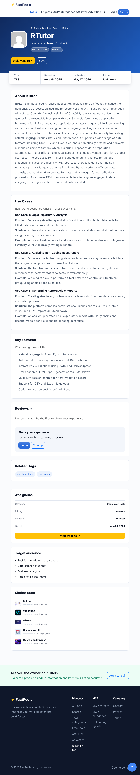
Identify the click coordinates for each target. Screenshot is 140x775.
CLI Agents (45, 12)
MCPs (56, 12)
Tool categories (79, 720)
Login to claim (118, 675)
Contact (118, 706)
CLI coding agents (100, 724)
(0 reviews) (61, 43)
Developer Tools (50, 28)
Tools (33, 12)
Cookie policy (120, 767)
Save (42, 60)
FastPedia (21, 5)
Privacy (118, 711)
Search (76, 711)
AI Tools (77, 706)
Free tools (78, 728)
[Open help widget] (132, 767)
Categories (68, 12)
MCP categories (99, 714)
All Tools (35, 28)
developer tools (25, 474)
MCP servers (101, 706)
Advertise (94, 12)
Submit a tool (77, 748)
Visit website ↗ (23, 60)
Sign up (123, 12)
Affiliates (82, 12)
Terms (117, 718)
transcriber (44, 474)
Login (113, 12)
